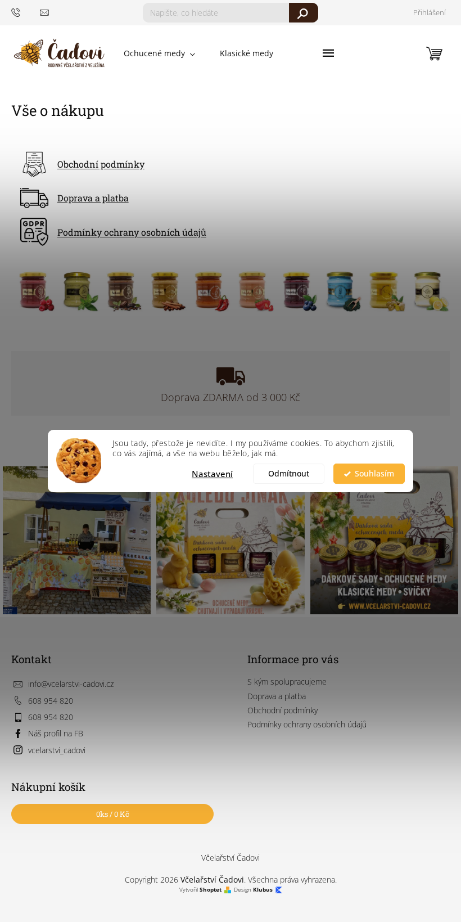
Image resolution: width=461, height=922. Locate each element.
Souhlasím (374, 474)
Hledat (304, 13)
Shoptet (211, 889)
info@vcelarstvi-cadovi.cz (71, 683)
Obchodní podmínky (100, 164)
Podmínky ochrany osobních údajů (131, 232)
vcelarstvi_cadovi (56, 750)
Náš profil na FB (55, 733)
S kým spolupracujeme (287, 681)
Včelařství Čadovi (230, 857)
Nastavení (212, 473)
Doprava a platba (93, 198)
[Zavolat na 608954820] (25, 12)
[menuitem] (159, 53)
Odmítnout (288, 474)
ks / (112, 814)
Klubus (263, 889)
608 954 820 (50, 700)
